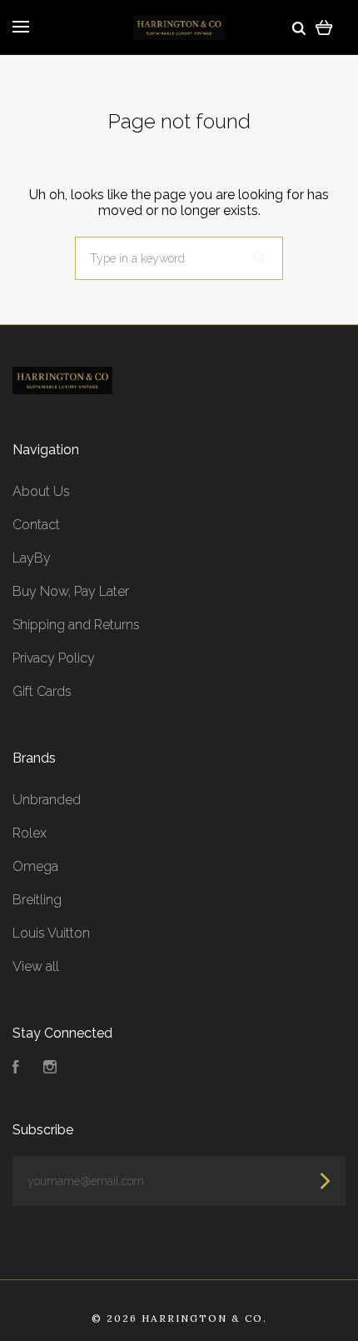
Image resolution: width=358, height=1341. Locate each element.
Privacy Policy (53, 658)
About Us (41, 491)
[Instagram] (50, 1069)
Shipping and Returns (76, 625)
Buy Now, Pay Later (70, 591)
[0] (324, 27)
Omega (35, 866)
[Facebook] (15, 1069)
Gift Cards (42, 691)
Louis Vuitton (51, 933)
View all (35, 966)
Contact (36, 525)
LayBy (31, 558)
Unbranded (46, 800)
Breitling (37, 900)
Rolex (29, 833)
